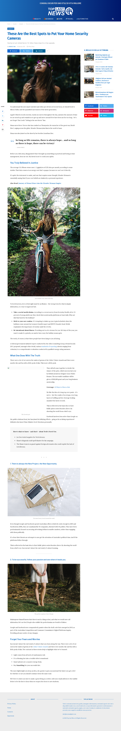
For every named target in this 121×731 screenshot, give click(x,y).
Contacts (10, 712)
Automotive (83, 19)
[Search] (113, 19)
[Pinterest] (2, 125)
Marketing (12, 46)
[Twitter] (2, 116)
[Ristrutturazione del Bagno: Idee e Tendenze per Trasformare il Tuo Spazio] (89, 94)
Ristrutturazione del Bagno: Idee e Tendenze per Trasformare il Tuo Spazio (104, 94)
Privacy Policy (11, 704)
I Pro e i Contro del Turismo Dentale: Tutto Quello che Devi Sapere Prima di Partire (104, 69)
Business (50, 19)
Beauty (37, 19)
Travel (70, 19)
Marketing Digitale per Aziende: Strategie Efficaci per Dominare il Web (103, 57)
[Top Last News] (60, 11)
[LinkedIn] (2, 120)
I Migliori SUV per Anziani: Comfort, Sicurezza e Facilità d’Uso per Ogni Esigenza (103, 82)
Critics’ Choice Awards (40, 647)
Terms (9, 708)
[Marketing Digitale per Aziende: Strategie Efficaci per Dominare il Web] (89, 57)
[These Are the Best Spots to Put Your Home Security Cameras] (43, 79)
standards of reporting (49, 346)
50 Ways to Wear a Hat (62, 387)
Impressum (10, 716)
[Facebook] (2, 111)
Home (60, 19)
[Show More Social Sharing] (47, 51)
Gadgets (10, 28)
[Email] (2, 129)
